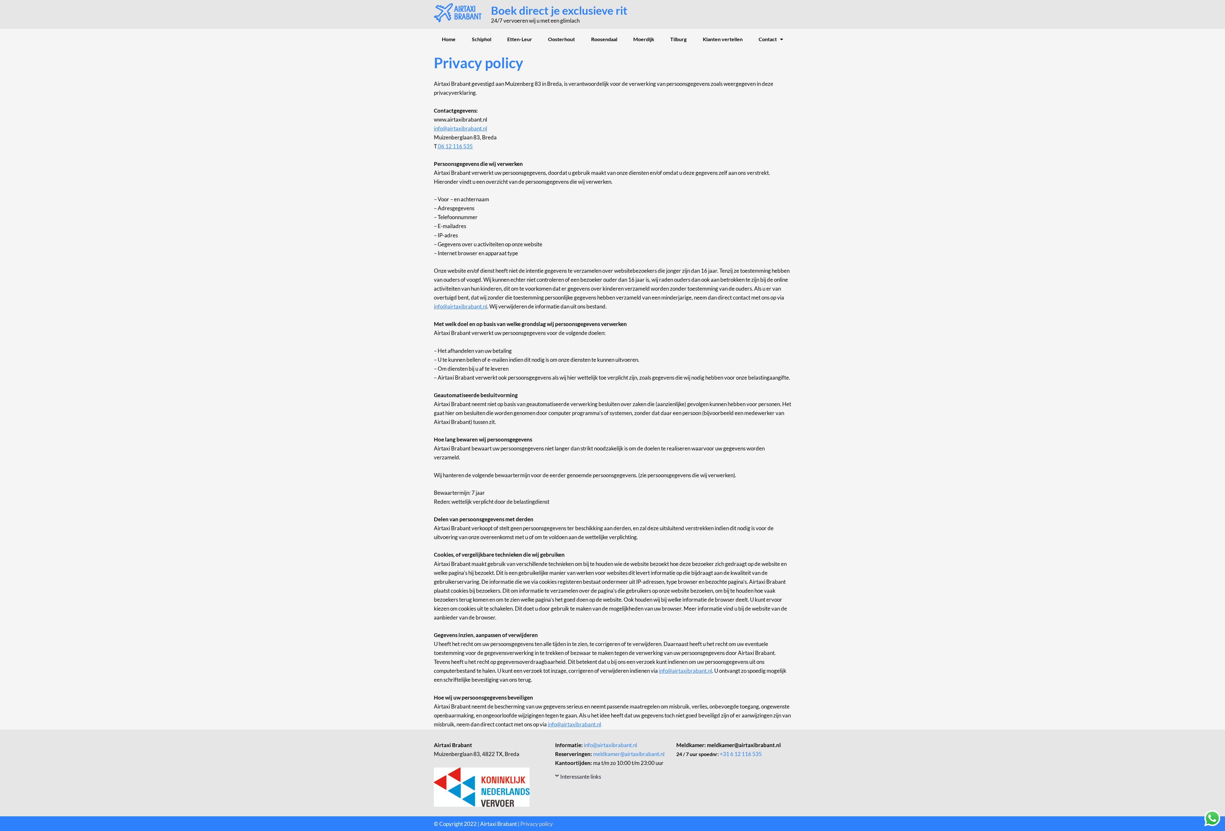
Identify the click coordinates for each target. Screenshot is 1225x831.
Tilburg (678, 39)
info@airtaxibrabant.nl (460, 128)
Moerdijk (643, 39)
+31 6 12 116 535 (741, 754)
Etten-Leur (519, 39)
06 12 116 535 (455, 146)
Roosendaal (604, 39)
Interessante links (580, 776)
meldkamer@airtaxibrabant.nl (628, 754)
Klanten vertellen (723, 39)
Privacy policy (536, 823)
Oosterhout (561, 39)
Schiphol (481, 39)
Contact (768, 39)
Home (449, 39)
